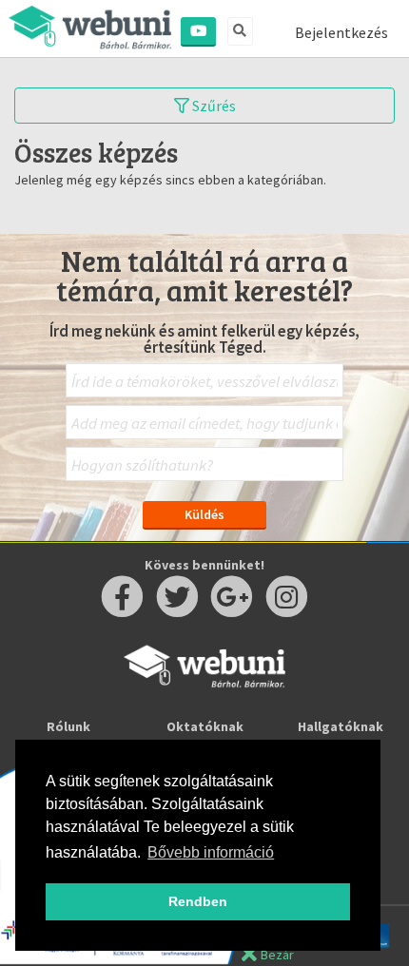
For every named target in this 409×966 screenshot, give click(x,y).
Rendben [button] (197, 901)
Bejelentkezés (341, 32)
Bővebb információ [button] (210, 852)
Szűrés (212, 105)
